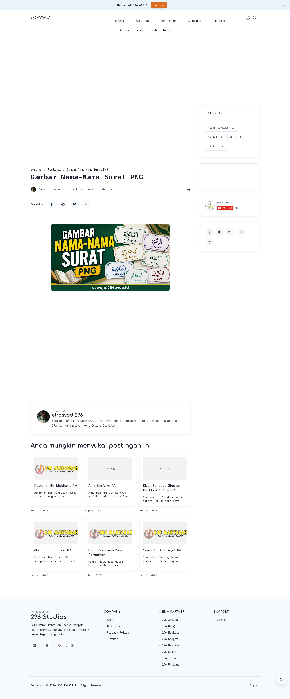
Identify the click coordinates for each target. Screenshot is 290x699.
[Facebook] (34, 645)
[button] (248, 18)
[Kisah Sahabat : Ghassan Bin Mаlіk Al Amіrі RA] (165, 468)
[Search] (254, 18)
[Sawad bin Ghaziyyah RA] (165, 533)
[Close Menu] (284, 5)
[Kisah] (153, 30)
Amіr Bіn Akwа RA (102, 486)
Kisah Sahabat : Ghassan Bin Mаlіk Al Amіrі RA (162, 488)
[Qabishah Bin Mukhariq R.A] (56, 468)
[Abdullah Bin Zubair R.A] (56, 533)
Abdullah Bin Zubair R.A (53, 550)
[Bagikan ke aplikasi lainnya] (86, 204)
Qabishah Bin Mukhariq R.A (55, 486)
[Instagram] (47, 645)
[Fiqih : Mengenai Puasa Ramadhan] (110, 533)
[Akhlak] (124, 30)
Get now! (158, 5)
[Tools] (166, 30)
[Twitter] (59, 645)
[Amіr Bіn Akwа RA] (110, 468)
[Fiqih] (139, 30)
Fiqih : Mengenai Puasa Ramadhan (106, 553)
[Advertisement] (145, 69)
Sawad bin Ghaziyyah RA (162, 550)
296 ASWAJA (40, 17)
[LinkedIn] (72, 645)
